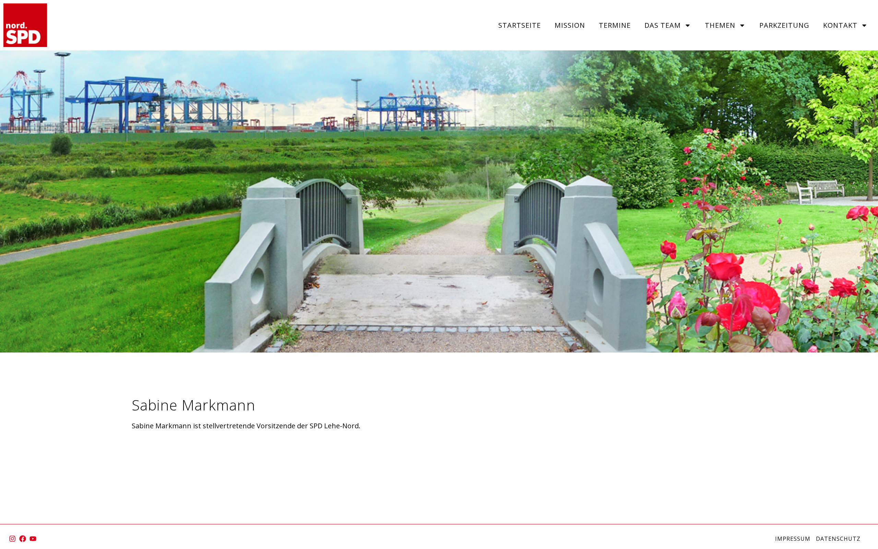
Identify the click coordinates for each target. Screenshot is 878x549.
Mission (570, 25)
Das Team (662, 25)
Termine (615, 25)
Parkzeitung (784, 25)
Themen (720, 25)
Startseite (519, 25)
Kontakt (840, 25)
